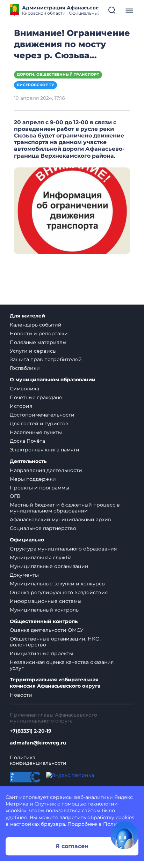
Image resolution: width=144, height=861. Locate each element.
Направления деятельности (46, 470)
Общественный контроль (44, 621)
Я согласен (72, 846)
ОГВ (15, 496)
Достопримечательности (42, 415)
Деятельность (28, 461)
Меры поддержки (33, 479)
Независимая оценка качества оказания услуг (62, 665)
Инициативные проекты (41, 653)
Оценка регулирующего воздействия (59, 592)
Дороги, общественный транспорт (58, 74)
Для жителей (27, 316)
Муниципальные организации (49, 566)
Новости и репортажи (39, 333)
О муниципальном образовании (52, 380)
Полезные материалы (38, 342)
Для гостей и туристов (39, 423)
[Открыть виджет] (124, 835)
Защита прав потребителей (46, 359)
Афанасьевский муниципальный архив (60, 519)
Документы (24, 575)
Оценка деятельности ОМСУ (47, 630)
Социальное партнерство (43, 528)
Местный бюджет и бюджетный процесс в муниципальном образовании (65, 508)
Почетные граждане (36, 397)
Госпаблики (25, 368)
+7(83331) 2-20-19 (30, 731)
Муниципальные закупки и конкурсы (58, 584)
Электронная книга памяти (44, 450)
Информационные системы (45, 601)
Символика (24, 388)
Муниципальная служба (41, 557)
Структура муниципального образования (63, 549)
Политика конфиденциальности (38, 760)
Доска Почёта (27, 441)
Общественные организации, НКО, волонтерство (55, 642)
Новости (21, 695)
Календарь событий (36, 325)
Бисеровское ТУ (35, 85)
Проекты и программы (39, 488)
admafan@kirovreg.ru (38, 743)
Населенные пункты (36, 432)
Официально (27, 540)
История (21, 406)
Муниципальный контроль (44, 610)
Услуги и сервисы (33, 351)
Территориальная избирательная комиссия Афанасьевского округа (55, 683)
